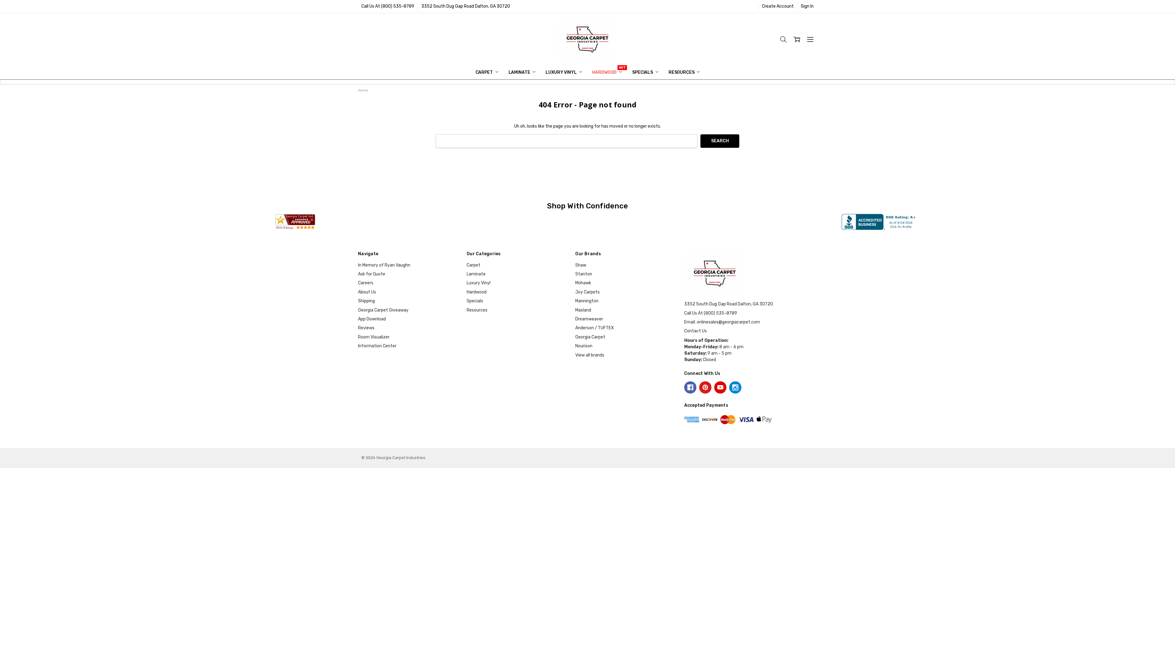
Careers (365, 283)
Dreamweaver (589, 319)
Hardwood (604, 72)
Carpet (485, 72)
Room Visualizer (374, 337)
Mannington (587, 301)
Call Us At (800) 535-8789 (387, 6)
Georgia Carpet (590, 337)
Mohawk (583, 283)
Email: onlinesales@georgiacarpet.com (722, 322)
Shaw (580, 265)
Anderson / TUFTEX (594, 327)
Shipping (366, 301)
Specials (643, 72)
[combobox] (566, 141)
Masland (583, 310)
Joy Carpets (587, 292)
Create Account (778, 6)
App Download (372, 319)
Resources (682, 72)
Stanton (583, 274)
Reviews (366, 327)
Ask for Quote (371, 274)
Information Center (377, 346)
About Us (367, 292)
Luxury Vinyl (561, 72)
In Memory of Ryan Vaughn (384, 265)
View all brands (589, 355)
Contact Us (695, 331)
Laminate (520, 72)
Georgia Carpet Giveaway (383, 310)
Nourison (583, 346)
